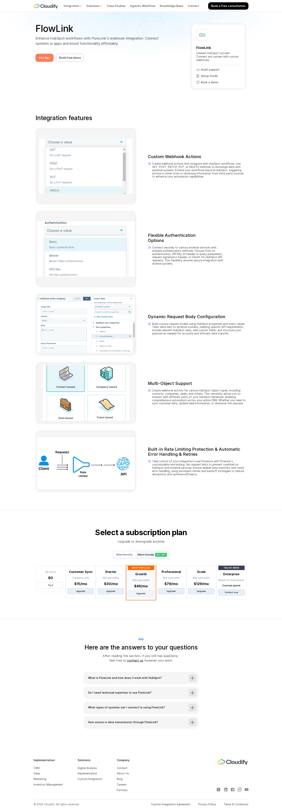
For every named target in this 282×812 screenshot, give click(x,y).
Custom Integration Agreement (170, 804)
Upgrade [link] (80, 591)
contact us (135, 660)
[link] (46, 5)
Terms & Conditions (236, 804)
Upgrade (110, 591)
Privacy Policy (207, 804)
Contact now (231, 592)
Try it (50, 585)
